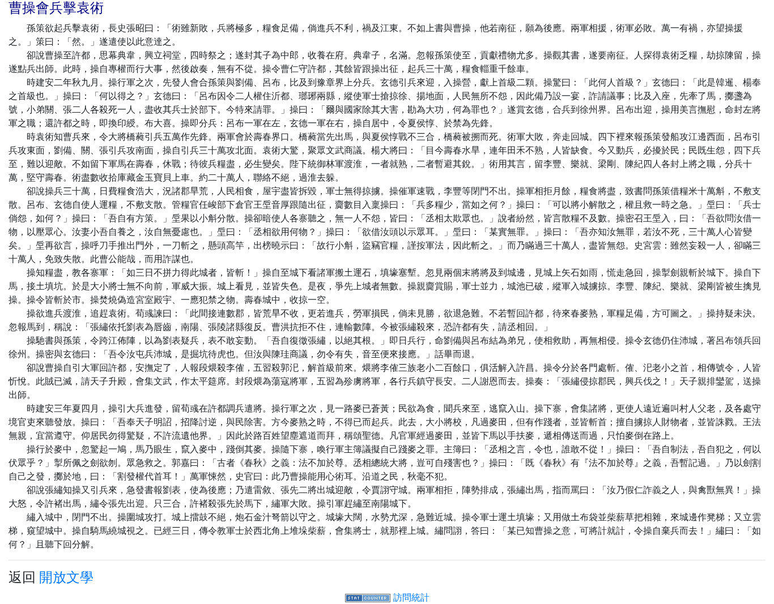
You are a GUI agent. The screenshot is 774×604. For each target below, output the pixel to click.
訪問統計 (411, 597)
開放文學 (66, 577)
